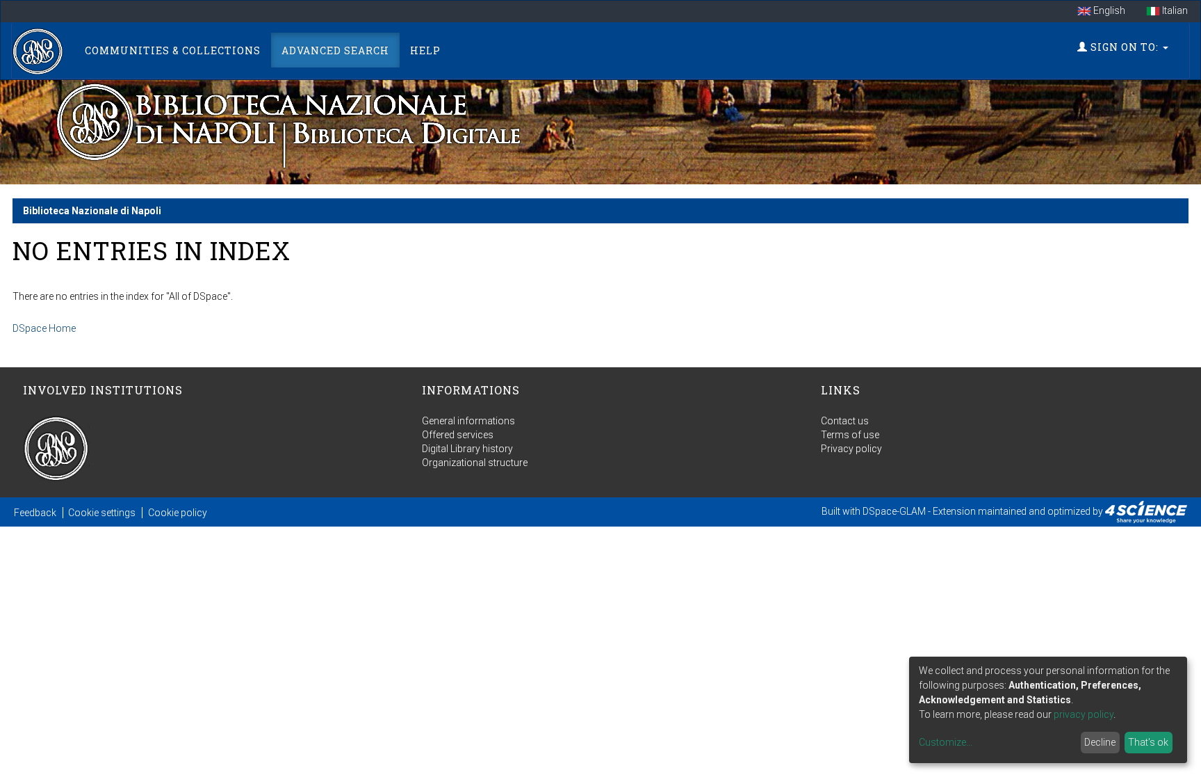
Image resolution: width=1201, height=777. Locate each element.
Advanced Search (335, 50)
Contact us (845, 420)
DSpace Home (44, 328)
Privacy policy (851, 448)
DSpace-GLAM (894, 511)
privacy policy (1083, 714)
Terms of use (850, 434)
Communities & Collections (173, 50)
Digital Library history (467, 448)
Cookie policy (177, 512)
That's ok (1148, 742)
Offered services (457, 434)
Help (425, 50)
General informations (468, 420)
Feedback (35, 512)
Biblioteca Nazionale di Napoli (92, 210)
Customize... (945, 742)
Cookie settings (102, 512)
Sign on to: (1124, 47)
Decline (1100, 742)
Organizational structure (475, 462)
